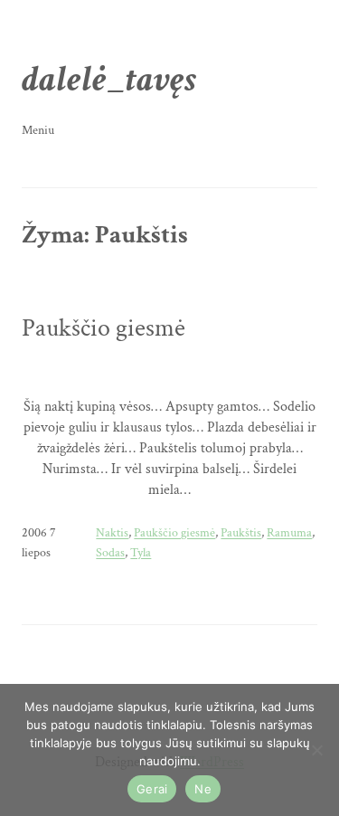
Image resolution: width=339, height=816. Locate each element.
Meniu (38, 130)
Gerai (152, 789)
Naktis (112, 533)
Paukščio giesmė (103, 328)
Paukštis (241, 533)
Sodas (110, 553)
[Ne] (316, 750)
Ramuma (289, 533)
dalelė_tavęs (109, 79)
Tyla (140, 553)
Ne (203, 789)
